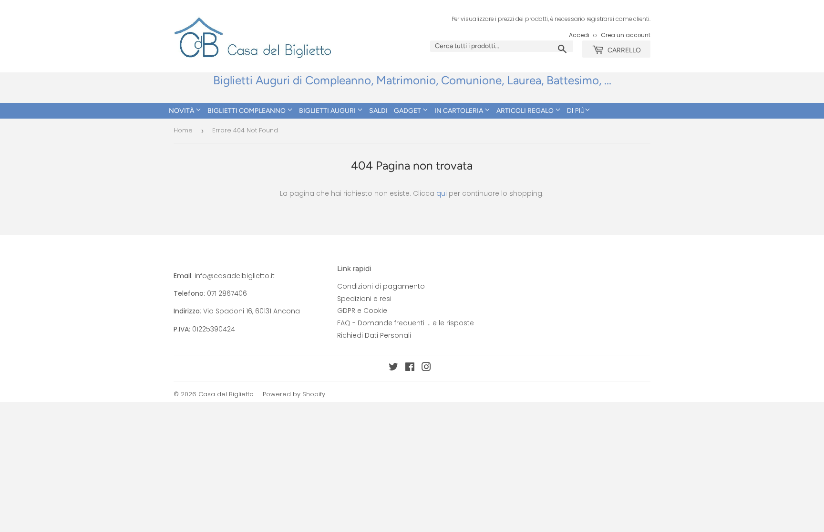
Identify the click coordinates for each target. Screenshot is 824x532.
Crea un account (625, 35)
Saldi (378, 111)
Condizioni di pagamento (381, 286)
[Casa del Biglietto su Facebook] (410, 368)
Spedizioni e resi (364, 298)
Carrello (623, 50)
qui (441, 193)
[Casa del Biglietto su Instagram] (426, 368)
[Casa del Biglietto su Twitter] (393, 368)
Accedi (579, 35)
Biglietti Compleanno (247, 111)
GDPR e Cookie (362, 310)
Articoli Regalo (525, 111)
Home (183, 130)
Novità (182, 111)
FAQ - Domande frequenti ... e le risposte (405, 323)
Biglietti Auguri (328, 111)
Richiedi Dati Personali (374, 335)
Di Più (576, 110)
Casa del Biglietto (226, 394)
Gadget (408, 111)
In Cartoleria (459, 111)
